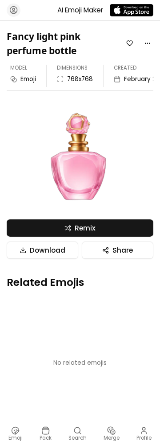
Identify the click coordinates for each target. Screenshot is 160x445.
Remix (85, 228)
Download (47, 250)
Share (122, 250)
